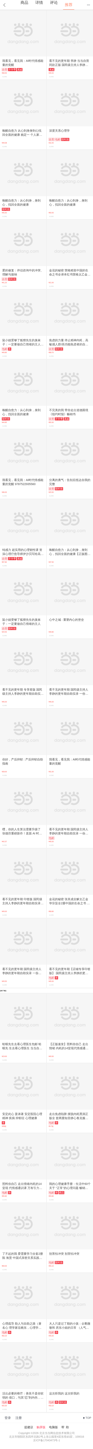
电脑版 (53, 1427)
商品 (24, 2)
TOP (88, 1417)
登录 (8, 1418)
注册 (18, 1418)
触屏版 (41, 1427)
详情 (39, 2)
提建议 (28, 1427)
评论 (54, 2)
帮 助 (65, 1427)
